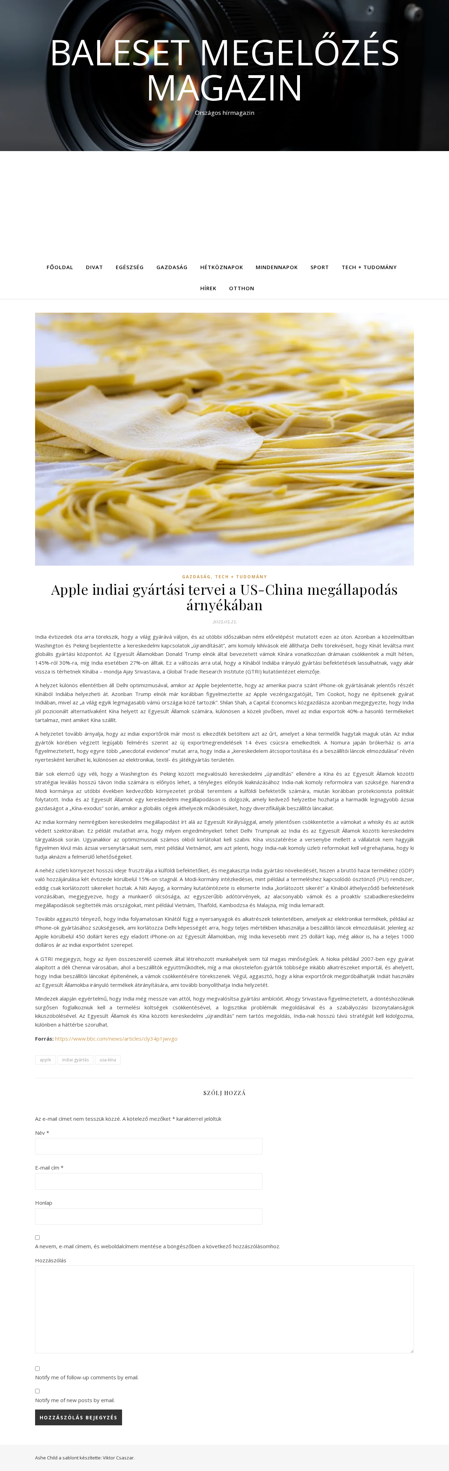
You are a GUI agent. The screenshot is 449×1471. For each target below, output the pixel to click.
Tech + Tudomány (369, 267)
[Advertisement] (224, 204)
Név (42, 1132)
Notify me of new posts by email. (75, 1400)
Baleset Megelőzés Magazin (224, 69)
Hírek (208, 288)
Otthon (241, 288)
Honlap (43, 1202)
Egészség (130, 267)
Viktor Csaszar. (119, 1457)
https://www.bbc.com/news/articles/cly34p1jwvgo (116, 1038)
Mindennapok (277, 267)
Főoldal (60, 267)
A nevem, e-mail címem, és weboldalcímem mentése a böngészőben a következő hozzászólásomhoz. (157, 1246)
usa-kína (108, 1060)
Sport (319, 267)
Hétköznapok (221, 267)
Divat (94, 267)
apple (45, 1060)
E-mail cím (49, 1167)
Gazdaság (172, 267)
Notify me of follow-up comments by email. (87, 1377)
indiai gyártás (75, 1060)
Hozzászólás (50, 1260)
